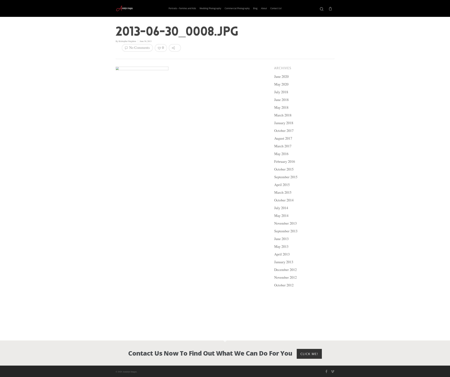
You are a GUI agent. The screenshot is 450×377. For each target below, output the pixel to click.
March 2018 (282, 115)
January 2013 (283, 262)
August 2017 (283, 138)
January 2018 (283, 122)
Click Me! (309, 354)
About (264, 8)
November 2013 (285, 223)
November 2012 (285, 277)
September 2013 (285, 231)
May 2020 (281, 84)
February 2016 (284, 161)
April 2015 (282, 184)
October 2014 (284, 200)
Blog (255, 8)
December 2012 (285, 269)
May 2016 (281, 153)
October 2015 (284, 169)
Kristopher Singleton (127, 41)
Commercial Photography (237, 8)
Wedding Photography (210, 8)
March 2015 (282, 192)
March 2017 (282, 146)
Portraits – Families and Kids (182, 8)
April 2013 (282, 254)
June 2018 (281, 99)
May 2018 (281, 107)
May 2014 (281, 215)
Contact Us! (276, 8)
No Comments (139, 47)
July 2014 (281, 207)
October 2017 (284, 130)
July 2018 (281, 92)
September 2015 (285, 177)
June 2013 (281, 238)
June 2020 (281, 76)
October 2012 (284, 285)
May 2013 (281, 246)
